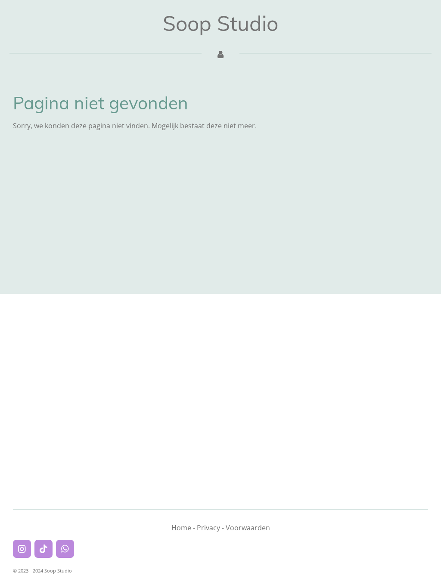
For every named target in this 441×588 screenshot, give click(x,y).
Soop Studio (220, 23)
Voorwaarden (248, 527)
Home (181, 527)
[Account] (220, 53)
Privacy (208, 527)
